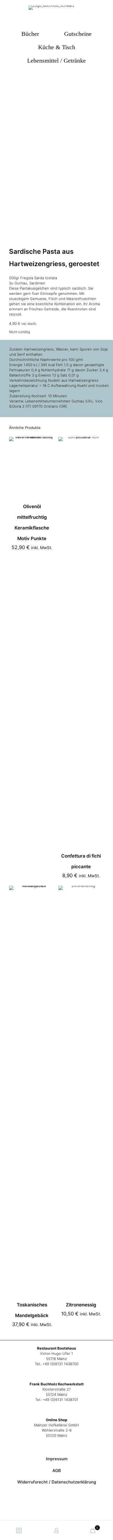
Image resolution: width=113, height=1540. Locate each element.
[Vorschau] (48, 459)
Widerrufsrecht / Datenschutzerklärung (56, 1482)
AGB (56, 1470)
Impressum (56, 1458)
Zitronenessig (81, 1305)
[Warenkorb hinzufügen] (48, 443)
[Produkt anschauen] (48, 451)
